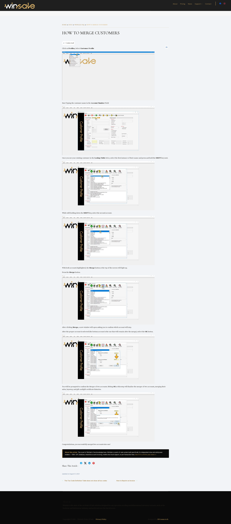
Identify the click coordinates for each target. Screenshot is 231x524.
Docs (70, 25)
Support (198, 4)
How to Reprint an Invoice (125, 481)
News (190, 4)
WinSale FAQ (79, 25)
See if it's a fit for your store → (145, 454)
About (175, 4)
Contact (208, 4)
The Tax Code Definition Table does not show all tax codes (85, 481)
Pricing (182, 4)
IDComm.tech (162, 519)
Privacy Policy (100, 519)
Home (64, 25)
